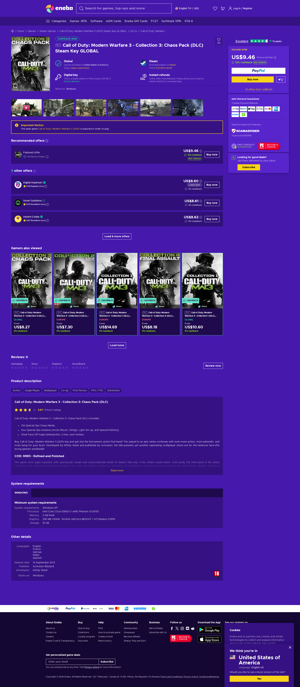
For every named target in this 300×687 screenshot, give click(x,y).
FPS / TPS (97, 390)
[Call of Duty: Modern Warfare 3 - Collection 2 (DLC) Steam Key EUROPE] (74, 276)
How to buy (84, 628)
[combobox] (124, 8)
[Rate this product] (26, 410)
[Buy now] (258, 71)
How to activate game (109, 632)
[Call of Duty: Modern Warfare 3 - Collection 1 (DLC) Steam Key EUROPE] (117, 276)
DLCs (134, 31)
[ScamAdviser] (245, 131)
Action (16, 390)
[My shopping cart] (223, 8)
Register (247, 8)
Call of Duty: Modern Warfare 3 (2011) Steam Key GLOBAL (93, 31)
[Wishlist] (215, 8)
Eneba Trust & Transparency (60, 641)
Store (21, 31)
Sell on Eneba (156, 628)
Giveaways (129, 632)
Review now (213, 366)
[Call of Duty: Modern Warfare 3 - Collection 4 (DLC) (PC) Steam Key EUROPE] (159, 276)
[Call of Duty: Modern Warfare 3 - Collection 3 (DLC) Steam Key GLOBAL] (31, 276)
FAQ (100, 628)
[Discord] (187, 628)
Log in (236, 8)
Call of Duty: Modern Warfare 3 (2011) (59, 129)
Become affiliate (132, 637)
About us (50, 628)
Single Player (32, 390)
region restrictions (80, 68)
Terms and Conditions (171, 677)
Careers (50, 637)
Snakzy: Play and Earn (135, 641)
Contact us (51, 632)
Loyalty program (86, 637)
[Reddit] (192, 628)
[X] (177, 628)
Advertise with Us (158, 632)
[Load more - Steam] (143, 63)
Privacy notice (92, 667)
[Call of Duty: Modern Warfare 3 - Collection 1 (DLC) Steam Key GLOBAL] (202, 276)
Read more (117, 470)
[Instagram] (182, 628)
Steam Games (48, 31)
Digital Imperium (32, 182)
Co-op (64, 390)
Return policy (105, 641)
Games (32, 31)
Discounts (83, 641)
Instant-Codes (31, 217)
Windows (38, 575)
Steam (173, 65)
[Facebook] (172, 628)
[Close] (290, 647)
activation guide (164, 68)
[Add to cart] (280, 79)
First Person (80, 390)
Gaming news (130, 628)
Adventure (113, 390)
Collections (83, 632)
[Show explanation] (45, 186)
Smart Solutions (32, 201)
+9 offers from (258, 89)
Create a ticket (105, 637)
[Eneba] (59, 8)
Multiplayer (50, 390)
